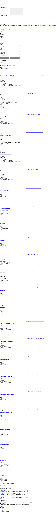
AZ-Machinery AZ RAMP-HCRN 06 (7, 412)
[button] (28, 20)
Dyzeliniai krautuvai (48, 25)
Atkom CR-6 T (3, 290)
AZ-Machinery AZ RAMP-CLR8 (6, 376)
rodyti (1, 62)
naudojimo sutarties (25, 107)
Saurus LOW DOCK (4, 116)
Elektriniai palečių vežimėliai (39, 26)
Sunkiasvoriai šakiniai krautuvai (49, 26)
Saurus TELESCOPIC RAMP (5, 135)
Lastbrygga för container (5, 208)
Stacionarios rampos (34, 25)
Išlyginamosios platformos (41, 25)
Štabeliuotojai (11, 26)
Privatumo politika (8, 502)
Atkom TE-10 (2, 307)
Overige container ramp (4, 444)
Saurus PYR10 (3, 172)
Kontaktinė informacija (9, 499)
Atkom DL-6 (2, 273)
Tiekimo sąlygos (2, 502)
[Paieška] (16, 11)
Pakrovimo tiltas (3, 460)
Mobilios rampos (27, 25)
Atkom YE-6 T (2, 240)
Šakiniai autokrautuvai (31, 26)
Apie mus (1, 499)
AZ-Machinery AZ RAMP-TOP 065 (6, 341)
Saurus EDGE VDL (3, 78)
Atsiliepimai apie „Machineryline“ (25, 502)
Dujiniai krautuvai (24, 26)
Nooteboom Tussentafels (5, 429)
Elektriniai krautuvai (6, 26)
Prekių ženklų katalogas (34, 502)
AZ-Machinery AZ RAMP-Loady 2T (7, 323)
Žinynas (4, 499)
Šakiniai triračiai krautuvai (18, 26)
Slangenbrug (2, 223)
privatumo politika (18, 107)
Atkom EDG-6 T (3, 256)
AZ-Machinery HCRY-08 (4, 359)
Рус (1, 501)
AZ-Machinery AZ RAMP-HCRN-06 (7, 394)
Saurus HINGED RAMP (4, 190)
